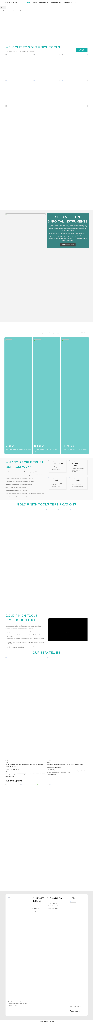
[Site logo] (12, 2)
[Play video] (68, 629)
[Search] (87, 2)
